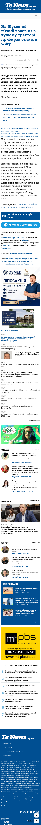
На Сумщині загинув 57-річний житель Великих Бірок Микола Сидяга (27, 354)
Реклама (7, 755)
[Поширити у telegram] (38, 60)
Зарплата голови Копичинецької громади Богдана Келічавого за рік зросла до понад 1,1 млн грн (21, 693)
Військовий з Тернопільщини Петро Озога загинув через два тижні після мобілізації (21, 671)
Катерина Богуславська (22, 491)
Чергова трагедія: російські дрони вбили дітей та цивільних (20, 391)
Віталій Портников (20, 577)
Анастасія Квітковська (25, 51)
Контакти (7, 748)
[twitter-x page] (28, 812)
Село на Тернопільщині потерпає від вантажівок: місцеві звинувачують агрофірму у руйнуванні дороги (18, 678)
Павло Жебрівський (20, 553)
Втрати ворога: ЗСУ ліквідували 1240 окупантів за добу (20, 365)
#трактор (28, 264)
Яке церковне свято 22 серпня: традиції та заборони (18, 399)
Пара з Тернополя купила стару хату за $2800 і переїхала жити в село (19, 117)
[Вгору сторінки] (36, 815)
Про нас (7, 744)
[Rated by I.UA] (33, 821)
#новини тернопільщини (17, 259)
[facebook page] (24, 812)
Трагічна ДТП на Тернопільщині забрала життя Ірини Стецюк (20, 700)
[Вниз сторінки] (36, 821)
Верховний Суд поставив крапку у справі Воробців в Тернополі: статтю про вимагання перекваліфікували (20, 714)
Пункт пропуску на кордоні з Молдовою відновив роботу (17, 348)
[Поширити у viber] (33, 60)
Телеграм (5, 248)
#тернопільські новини (12, 264)
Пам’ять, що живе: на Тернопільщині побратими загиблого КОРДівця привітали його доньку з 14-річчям (19, 374)
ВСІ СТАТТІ (36, 449)
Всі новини (34, 421)
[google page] (21, 812)
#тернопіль (26, 261)
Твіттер (24, 240)
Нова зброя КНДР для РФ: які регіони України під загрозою (19, 383)
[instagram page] (38, 812)
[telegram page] (34, 812)
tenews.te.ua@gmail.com (12, 238)
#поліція (16, 261)
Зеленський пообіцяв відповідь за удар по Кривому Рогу (18, 407)
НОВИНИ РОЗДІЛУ (32, 622)
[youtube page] (31, 812)
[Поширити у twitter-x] (29, 60)
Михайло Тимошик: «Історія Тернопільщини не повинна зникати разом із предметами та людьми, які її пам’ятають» (19, 530)
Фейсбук (7, 245)
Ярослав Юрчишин (20, 566)
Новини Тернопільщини (21, 253)
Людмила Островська (21, 477)
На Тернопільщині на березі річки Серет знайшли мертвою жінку (20, 686)
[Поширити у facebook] (25, 60)
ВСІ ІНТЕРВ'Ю (35, 500)
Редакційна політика (13, 751)
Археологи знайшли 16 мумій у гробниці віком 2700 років (19, 415)
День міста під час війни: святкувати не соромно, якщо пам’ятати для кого (20, 707)
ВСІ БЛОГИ (35, 542)
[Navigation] (36, 16)
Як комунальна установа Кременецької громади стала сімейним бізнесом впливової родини (18, 339)
